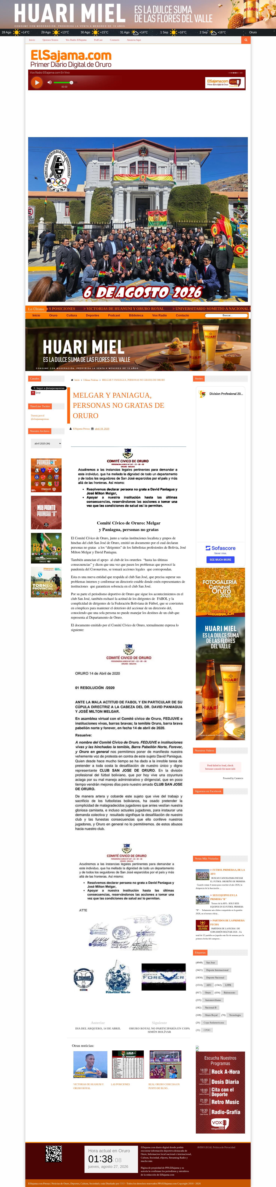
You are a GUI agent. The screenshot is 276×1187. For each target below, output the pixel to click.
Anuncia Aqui (134, 39)
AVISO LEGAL (204, 1147)
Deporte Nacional (215, 977)
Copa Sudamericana (214, 1022)
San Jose (210, 962)
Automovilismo (213, 1000)
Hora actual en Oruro (109, 1150)
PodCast (98, 39)
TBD (122, 1183)
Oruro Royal (211, 1015)
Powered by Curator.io (233, 778)
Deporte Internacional (217, 970)
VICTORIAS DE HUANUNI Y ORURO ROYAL (64, 309)
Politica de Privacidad (224, 1147)
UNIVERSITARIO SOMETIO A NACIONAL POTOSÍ (159, 309)
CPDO (207, 1030)
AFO (208, 985)
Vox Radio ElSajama (76, 39)
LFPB (228, 985)
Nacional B (210, 1007)
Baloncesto (229, 992)
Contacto (114, 39)
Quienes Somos (50, 39)
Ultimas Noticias (90, 380)
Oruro (208, 992)
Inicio (32, 39)
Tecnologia (235, 1015)
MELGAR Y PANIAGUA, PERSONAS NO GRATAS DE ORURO (133, 380)
